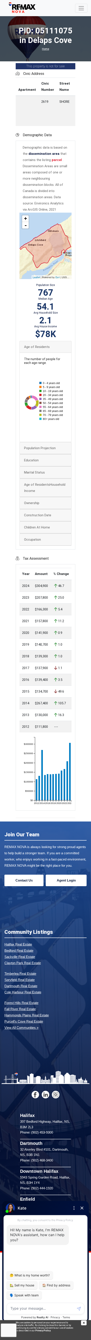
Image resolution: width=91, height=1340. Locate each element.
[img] (86, 1323)
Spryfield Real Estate (19, 980)
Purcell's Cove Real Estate (23, 1021)
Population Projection (40, 448)
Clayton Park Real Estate (22, 963)
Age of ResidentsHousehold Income (44, 488)
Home (45, 49)
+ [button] (25, 218)
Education (31, 460)
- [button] (25, 225)
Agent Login (66, 880)
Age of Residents (37, 347)
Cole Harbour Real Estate (22, 992)
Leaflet (36, 277)
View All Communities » (21, 1027)
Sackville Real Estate (19, 957)
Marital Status (34, 472)
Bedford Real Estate (18, 950)
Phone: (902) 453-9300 (36, 1132)
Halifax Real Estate (18, 944)
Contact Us (24, 880)
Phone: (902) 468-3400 (36, 1160)
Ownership (31, 503)
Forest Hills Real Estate (21, 1003)
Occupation (32, 540)
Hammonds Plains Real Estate (26, 1015)
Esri (57, 277)
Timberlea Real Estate (20, 973)
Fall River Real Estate (20, 1009)
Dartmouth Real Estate (20, 986)
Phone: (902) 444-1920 (36, 1188)
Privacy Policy (43, 1330)
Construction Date (37, 515)
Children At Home (37, 527)
